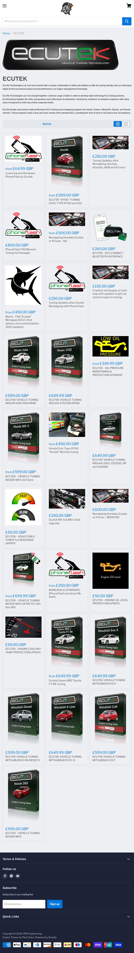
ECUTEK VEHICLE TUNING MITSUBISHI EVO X (108, 682)
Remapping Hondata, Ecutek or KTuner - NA (66, 239)
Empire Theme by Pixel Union (18, 937)
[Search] (126, 21)
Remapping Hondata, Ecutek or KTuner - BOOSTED (109, 515)
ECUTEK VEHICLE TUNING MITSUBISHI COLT (108, 758)
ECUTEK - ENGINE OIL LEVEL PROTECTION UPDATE (110, 602)
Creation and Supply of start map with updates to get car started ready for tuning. (109, 294)
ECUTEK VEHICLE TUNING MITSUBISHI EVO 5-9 (65, 758)
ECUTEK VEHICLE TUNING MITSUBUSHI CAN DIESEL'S (22, 758)
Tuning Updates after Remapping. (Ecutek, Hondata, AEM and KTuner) (108, 164)
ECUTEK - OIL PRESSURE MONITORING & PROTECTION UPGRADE (108, 371)
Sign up (55, 904)
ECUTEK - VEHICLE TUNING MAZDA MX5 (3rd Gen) (22, 478)
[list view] (126, 124)
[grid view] (118, 124)
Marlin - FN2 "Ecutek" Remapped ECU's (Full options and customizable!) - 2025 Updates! (22, 322)
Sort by (47, 124)
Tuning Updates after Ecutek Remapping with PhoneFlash (66, 304)
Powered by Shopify (46, 937)
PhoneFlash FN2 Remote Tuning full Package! (20, 251)
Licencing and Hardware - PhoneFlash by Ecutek (21, 175)
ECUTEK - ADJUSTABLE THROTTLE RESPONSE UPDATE (20, 540)
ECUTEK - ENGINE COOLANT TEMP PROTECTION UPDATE (23, 650)
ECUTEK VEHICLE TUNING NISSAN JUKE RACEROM (21, 401)
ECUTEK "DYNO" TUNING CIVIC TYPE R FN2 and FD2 (65, 201)
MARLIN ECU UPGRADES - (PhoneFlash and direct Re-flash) (65, 593)
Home (6, 33)
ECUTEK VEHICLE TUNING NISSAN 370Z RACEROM (65, 401)
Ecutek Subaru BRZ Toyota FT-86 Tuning (65, 682)
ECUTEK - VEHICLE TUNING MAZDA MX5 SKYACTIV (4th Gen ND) (23, 604)
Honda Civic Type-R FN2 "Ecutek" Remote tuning (64, 450)
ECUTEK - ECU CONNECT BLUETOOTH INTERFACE (108, 254)
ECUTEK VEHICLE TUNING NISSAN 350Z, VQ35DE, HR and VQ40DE (109, 463)
